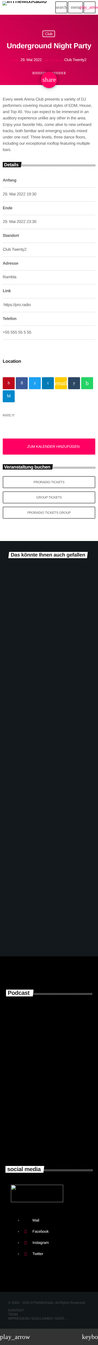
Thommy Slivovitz (44, 1092)
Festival (13, 660)
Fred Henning (40, 1116)
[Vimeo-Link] (24, 7)
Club (49, 34)
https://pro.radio (17, 305)
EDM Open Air (24, 669)
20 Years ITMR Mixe (48, 1057)
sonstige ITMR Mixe (48, 1033)
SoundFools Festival (31, 795)
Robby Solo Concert (31, 921)
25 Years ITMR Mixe (48, 1009)
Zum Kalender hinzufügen (53, 447)
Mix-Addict (37, 1140)
